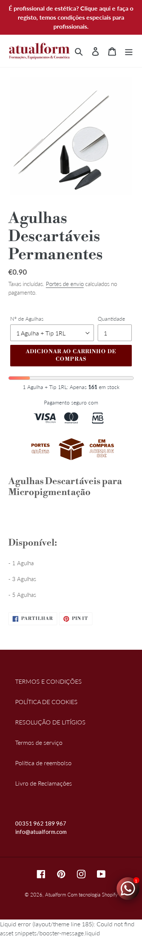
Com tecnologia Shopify (92, 895)
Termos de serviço (38, 742)
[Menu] (128, 51)
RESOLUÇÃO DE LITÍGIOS (50, 722)
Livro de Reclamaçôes (43, 783)
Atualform (55, 895)
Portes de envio (65, 283)
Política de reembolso (43, 762)
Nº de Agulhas (27, 318)
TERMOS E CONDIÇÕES (48, 681)
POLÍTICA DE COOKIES (46, 701)
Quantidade (111, 318)
